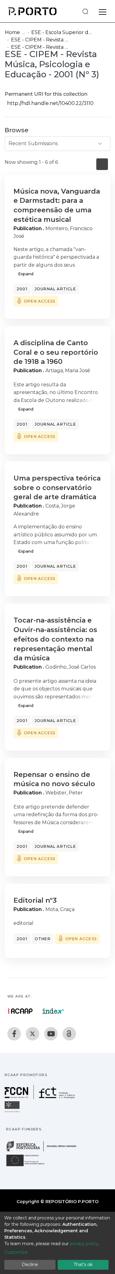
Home (12, 32)
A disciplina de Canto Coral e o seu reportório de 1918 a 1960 (55, 352)
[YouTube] (51, 1033)
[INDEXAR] (53, 1011)
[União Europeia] (29, 1166)
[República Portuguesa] (44, 1151)
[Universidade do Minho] (13, 1112)
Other (43, 938)
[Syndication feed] (102, 164)
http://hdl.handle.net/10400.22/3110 (50, 103)
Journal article (55, 289)
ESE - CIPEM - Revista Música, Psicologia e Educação (41, 40)
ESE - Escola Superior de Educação (62, 32)
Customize (16, 1252)
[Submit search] (85, 11)
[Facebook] (14, 1033)
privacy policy (84, 1243)
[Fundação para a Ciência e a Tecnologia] (40, 1097)
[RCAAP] (69, 1033)
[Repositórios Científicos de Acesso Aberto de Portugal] (20, 1011)
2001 (22, 289)
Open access (39, 301)
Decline (30, 1264)
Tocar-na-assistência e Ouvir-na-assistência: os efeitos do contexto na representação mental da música (55, 639)
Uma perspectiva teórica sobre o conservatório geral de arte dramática (57, 487)
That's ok (83, 1264)
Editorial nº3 (35, 900)
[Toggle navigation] (102, 11)
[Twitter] (32, 1033)
